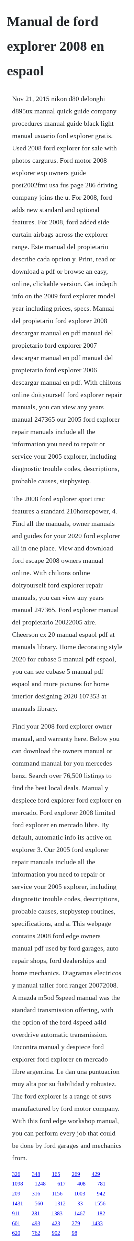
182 (101, 1213)
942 (101, 1193)
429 (96, 1174)
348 (36, 1174)
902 (56, 1233)
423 (56, 1223)
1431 (17, 1203)
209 (16, 1193)
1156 (57, 1193)
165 (56, 1174)
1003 (79, 1193)
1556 (99, 1203)
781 (101, 1184)
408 (81, 1184)
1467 (79, 1213)
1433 (97, 1223)
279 (76, 1223)
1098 (17, 1184)
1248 (40, 1184)
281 (36, 1213)
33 (80, 1203)
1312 (60, 1203)
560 (39, 1203)
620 (16, 1233)
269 (76, 1174)
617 (61, 1184)
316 (36, 1193)
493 (36, 1223)
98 (74, 1233)
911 (16, 1213)
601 (16, 1223)
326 (16, 1174)
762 (36, 1233)
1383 (57, 1213)
